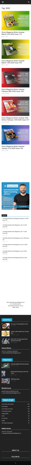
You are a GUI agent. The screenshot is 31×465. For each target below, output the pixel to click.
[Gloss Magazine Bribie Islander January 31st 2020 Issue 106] (15, 134)
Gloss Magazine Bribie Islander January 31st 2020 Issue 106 (13, 147)
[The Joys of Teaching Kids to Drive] (6, 326)
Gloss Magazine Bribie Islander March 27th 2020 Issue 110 (13, 33)
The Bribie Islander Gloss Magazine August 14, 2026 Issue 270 (15, 219)
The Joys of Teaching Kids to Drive (19, 324)
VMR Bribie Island (15, 379)
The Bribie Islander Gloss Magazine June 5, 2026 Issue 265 (15, 251)
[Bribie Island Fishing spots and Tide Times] (3, 373)
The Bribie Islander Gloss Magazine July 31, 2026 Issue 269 (15, 225)
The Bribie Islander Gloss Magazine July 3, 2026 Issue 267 (16, 238)
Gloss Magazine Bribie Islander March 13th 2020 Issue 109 (13, 62)
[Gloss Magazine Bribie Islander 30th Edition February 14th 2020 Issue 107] (15, 106)
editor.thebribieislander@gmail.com (16, 302)
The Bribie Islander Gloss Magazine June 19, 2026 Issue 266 (15, 245)
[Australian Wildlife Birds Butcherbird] (6, 365)
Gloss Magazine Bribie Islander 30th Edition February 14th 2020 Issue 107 (15, 119)
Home (3, 6)
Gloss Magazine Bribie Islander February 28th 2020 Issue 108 (13, 90)
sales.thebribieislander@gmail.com (11, 393)
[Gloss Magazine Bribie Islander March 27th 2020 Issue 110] (15, 20)
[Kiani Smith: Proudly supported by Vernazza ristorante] (6, 341)
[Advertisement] (15, 281)
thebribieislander (16, 304)
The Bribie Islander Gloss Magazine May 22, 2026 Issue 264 (15, 258)
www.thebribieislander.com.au (15, 305)
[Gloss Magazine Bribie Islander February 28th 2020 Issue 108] (15, 77)
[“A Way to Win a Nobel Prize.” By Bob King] (6, 333)
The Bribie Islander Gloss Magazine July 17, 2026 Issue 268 (15, 232)
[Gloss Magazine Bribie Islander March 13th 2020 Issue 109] (15, 49)
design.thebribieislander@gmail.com (12, 433)
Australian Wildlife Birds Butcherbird (20, 364)
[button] (2, 2)
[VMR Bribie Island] (6, 381)
